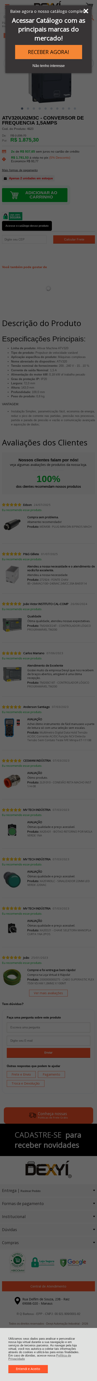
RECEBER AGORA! (48, 52)
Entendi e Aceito (28, 1369)
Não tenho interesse (48, 66)
